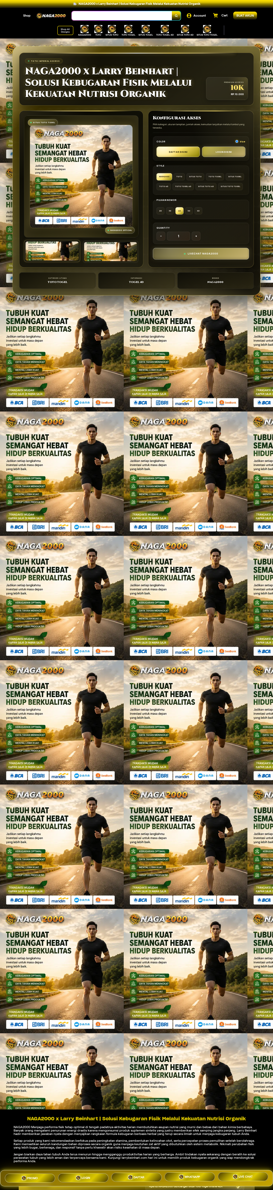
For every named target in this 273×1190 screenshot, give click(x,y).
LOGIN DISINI (224, 151)
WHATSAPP (192, 1178)
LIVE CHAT (246, 1178)
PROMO (32, 1177)
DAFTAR (139, 1178)
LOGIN (86, 1177)
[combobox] (122, 15)
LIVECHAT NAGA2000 (203, 253)
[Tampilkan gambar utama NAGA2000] (52, 251)
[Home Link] (51, 16)
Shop (27, 15)
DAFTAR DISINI (178, 151)
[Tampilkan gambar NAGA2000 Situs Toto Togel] (111, 251)
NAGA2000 (22, 1127)
